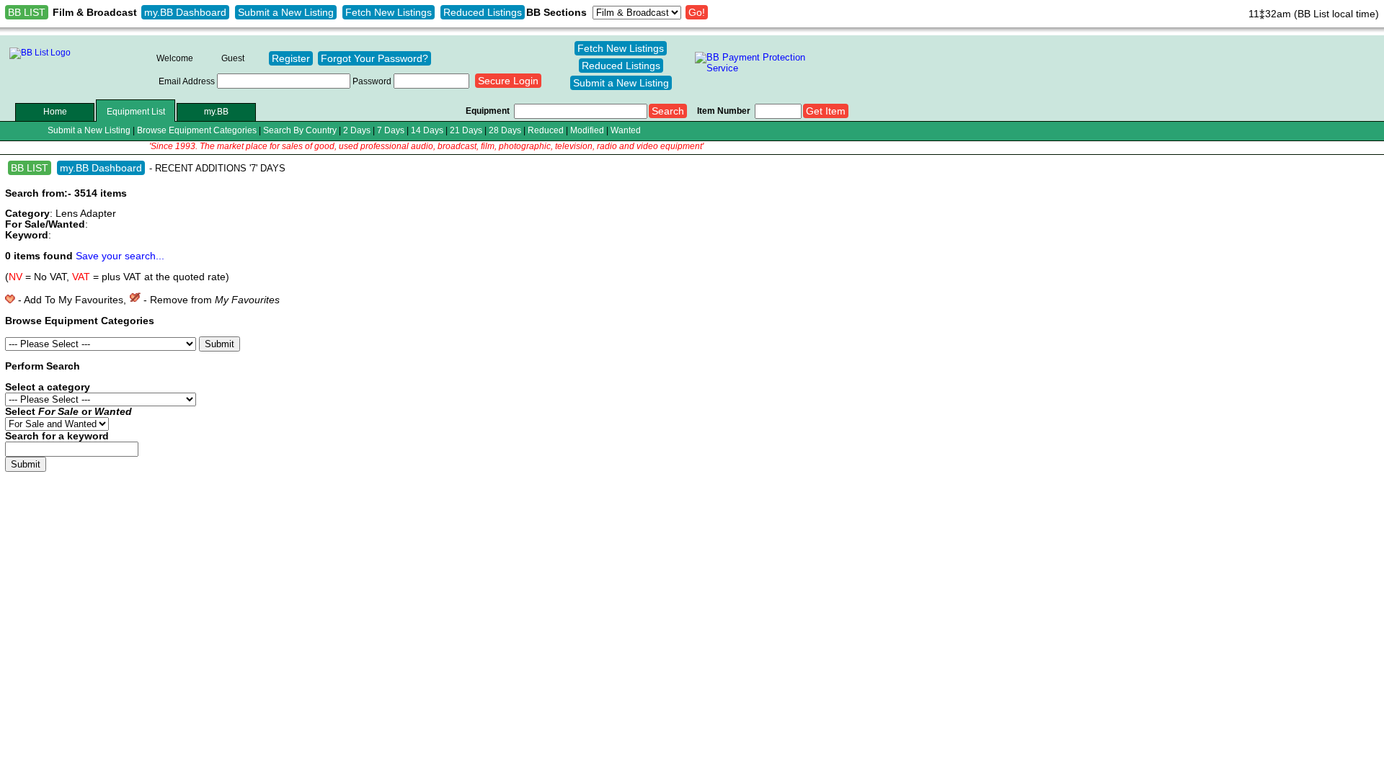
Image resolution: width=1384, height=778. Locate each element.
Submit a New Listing (286, 12)
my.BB (216, 111)
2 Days (357, 130)
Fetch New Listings (388, 12)
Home (55, 111)
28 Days (505, 130)
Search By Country (300, 130)
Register (291, 58)
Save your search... (120, 256)
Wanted (626, 130)
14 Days (427, 130)
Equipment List (136, 111)
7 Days (390, 130)
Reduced (546, 130)
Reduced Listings (482, 12)
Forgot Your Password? (374, 58)
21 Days (466, 130)
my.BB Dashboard (185, 12)
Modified (587, 130)
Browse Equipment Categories (197, 130)
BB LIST (26, 12)
